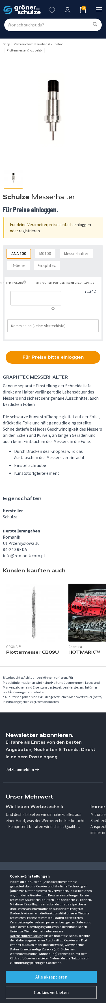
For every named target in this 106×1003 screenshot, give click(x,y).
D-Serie (18, 265)
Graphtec (47, 265)
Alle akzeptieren (51, 977)
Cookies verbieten (51, 992)
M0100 (45, 253)
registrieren (29, 230)
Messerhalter (76, 253)
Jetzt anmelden (20, 769)
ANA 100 (18, 253)
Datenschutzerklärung (26, 936)
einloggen (82, 224)
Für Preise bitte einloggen (53, 357)
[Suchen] (95, 25)
